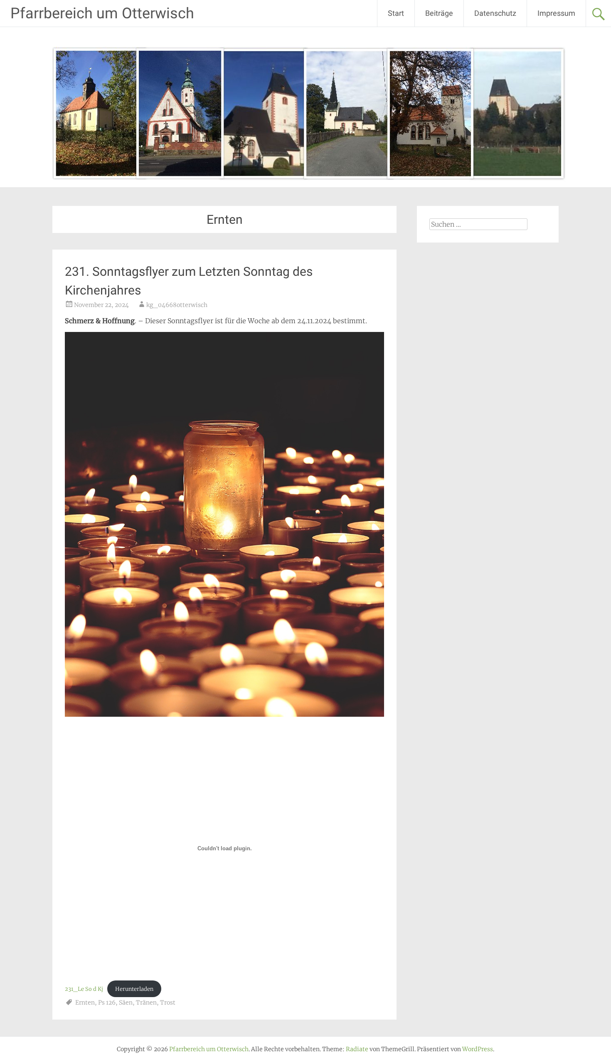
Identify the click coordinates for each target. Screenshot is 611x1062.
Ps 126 (107, 1002)
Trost (167, 1002)
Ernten (85, 1002)
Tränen (146, 1002)
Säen (126, 1002)
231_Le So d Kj (84, 988)
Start (396, 13)
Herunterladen (134, 988)
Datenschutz (495, 13)
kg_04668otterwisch (176, 305)
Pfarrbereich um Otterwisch (102, 13)
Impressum (556, 13)
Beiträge (439, 13)
